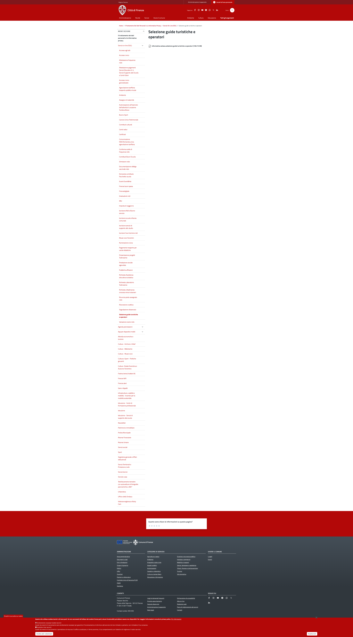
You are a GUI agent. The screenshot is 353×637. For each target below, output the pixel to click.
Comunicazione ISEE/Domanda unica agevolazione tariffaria (127, 142)
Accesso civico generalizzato (124, 81)
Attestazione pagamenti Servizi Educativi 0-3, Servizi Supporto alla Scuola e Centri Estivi (128, 71)
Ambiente (122, 95)
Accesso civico (124, 55)
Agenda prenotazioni (125, 327)
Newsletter (122, 423)
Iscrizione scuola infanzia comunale (127, 219)
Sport (120, 452)
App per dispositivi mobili (126, 331)
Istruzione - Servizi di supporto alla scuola (125, 416)
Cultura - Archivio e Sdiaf (126, 344)
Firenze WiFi (122, 378)
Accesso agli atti (124, 50)
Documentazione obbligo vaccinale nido (128, 167)
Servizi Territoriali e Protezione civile (124, 465)
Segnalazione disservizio (127, 309)
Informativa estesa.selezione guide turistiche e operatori (172, 46)
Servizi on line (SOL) (125, 45)
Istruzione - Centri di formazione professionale (127, 404)
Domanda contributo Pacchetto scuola (126, 175)
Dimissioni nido (124, 161)
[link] (222, 2)
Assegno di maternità (126, 100)
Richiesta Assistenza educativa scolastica (126, 276)
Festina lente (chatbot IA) (126, 373)
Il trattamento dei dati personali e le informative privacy (127, 38)
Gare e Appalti (123, 388)
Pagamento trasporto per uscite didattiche (128, 249)
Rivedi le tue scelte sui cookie (13, 616)
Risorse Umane (123, 442)
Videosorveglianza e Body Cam (127, 502)
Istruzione (121, 410)
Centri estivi (123, 129)
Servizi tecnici (123, 472)
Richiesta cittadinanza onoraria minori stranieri (127, 291)
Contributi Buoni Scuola (127, 157)
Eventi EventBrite (125, 181)
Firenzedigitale (124, 191)
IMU (120, 201)
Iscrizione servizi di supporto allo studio (126, 226)
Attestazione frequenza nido (127, 61)
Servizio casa (122, 477)
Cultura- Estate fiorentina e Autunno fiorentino (127, 367)
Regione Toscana (123, 2)
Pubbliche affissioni (126, 270)
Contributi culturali (125, 124)
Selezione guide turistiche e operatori (128, 315)
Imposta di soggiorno (126, 206)
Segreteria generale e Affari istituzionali (127, 458)
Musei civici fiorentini (126, 238)
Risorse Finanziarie (124, 437)
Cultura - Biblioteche (125, 349)
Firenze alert (122, 383)
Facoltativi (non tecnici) (44, 627)
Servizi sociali (122, 447)
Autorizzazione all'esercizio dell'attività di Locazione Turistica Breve (128, 107)
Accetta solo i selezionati (44, 634)
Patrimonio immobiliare (126, 428)
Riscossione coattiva (126, 304)
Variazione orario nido (126, 322)
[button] (232, 10)
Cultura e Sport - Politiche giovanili (127, 359)
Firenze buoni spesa (126, 186)
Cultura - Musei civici (125, 354)
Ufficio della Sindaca (125, 496)
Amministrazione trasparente (197, 2)
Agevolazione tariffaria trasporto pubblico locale (127, 88)
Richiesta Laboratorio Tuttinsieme (126, 283)
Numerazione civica (126, 243)
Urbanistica (122, 491)
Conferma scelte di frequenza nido (125, 150)
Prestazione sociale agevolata (126, 263)
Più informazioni (176, 619)
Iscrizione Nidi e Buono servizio (127, 212)
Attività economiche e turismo (125, 337)
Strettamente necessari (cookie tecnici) (49, 623)
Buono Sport (123, 115)
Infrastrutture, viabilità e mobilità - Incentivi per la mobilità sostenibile (126, 395)
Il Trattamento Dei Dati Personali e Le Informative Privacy (143, 26)
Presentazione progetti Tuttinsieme (127, 256)
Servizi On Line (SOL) (169, 26)
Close (316, 617)
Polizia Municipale (124, 432)
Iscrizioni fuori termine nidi (128, 233)
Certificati (122, 134)
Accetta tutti (312, 634)
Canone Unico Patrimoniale (128, 120)
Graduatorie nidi (124, 196)
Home (121, 26)
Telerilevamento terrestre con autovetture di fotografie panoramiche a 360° (128, 484)
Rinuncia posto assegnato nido (128, 298)
